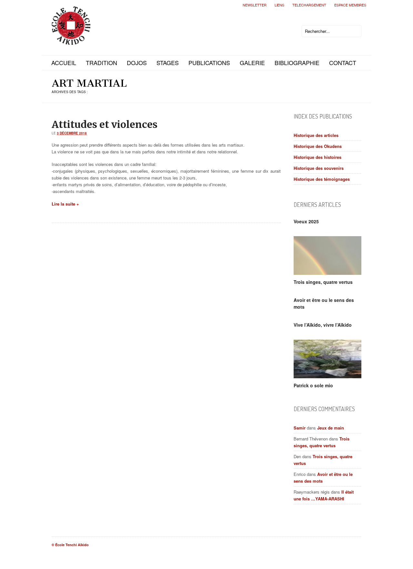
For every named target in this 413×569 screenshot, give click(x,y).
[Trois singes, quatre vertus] (327, 255)
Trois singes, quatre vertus (323, 282)
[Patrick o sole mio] (327, 359)
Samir (300, 428)
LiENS (279, 4)
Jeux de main (330, 428)
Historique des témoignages (322, 179)
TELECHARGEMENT (309, 4)
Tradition (101, 62)
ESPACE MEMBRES (350, 4)
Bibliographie (297, 62)
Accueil (63, 62)
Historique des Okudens (318, 146)
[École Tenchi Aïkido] (71, 39)
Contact (342, 62)
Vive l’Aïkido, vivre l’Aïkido (323, 325)
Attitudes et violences (104, 124)
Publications (209, 62)
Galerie (252, 62)
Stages (167, 62)
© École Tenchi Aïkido (70, 544)
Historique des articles (316, 135)
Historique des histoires (317, 157)
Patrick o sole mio (313, 385)
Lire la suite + (65, 204)
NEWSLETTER (255, 4)
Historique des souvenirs (319, 168)
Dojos (137, 62)
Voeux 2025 (306, 221)
